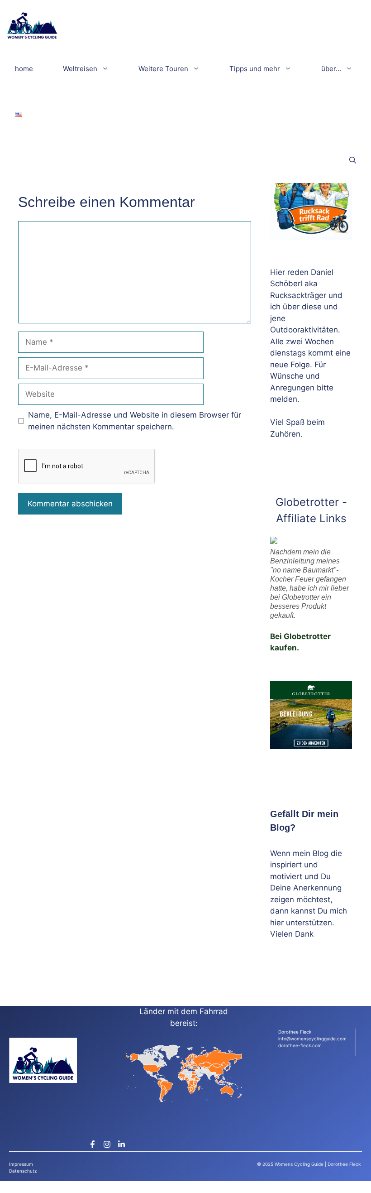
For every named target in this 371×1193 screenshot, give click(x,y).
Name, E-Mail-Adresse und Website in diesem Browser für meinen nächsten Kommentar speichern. (134, 420)
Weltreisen (80, 68)
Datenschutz (23, 1171)
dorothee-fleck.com (300, 1045)
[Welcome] (32, 23)
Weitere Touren (163, 68)
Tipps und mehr (254, 68)
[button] (352, 160)
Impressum (21, 1164)
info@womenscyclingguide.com (312, 1038)
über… (331, 68)
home (24, 68)
